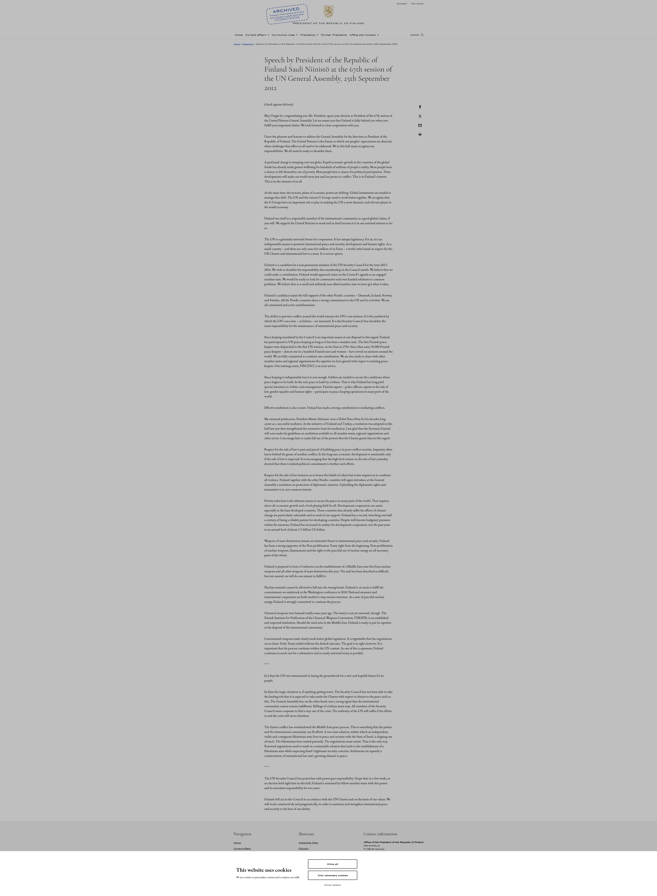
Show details (332, 884)
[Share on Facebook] (420, 106)
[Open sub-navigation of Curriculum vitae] (296, 35)
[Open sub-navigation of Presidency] (316, 35)
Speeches (247, 44)
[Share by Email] (420, 125)
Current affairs (255, 34)
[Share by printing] (420, 134)
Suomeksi (402, 3)
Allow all (332, 864)
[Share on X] (420, 115)
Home (239, 34)
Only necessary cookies (333, 875)
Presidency (307, 34)
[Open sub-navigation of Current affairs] (267, 35)
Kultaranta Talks (308, 842)
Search (414, 34)
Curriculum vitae (283, 34)
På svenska (417, 3)
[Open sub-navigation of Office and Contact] (377, 35)
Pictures (303, 848)
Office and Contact (363, 34)
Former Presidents (334, 34)
